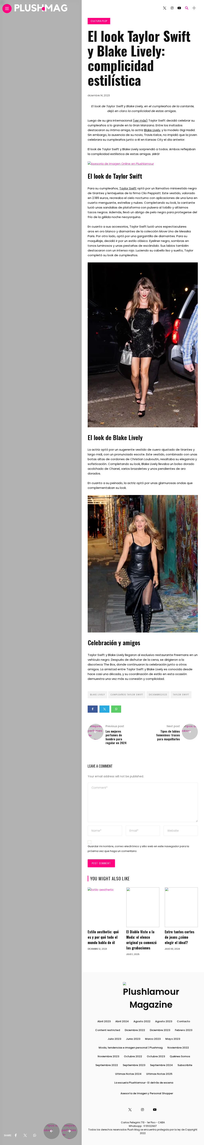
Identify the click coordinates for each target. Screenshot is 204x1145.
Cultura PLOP (99, 21)
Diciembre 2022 (135, 1030)
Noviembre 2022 (178, 1048)
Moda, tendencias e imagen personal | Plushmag (131, 1048)
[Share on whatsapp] (116, 709)
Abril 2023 (104, 1021)
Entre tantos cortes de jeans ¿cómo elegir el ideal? (179, 937)
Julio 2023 (114, 1039)
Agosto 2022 (141, 1021)
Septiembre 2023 (134, 1065)
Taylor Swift (127, 188)
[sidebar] (194, 8)
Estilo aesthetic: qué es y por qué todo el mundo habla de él (103, 937)
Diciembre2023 (158, 694)
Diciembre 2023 (160, 1030)
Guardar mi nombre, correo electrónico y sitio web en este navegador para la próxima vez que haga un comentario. (138, 848)
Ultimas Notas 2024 (128, 1074)
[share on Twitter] (25, 1135)
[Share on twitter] (104, 709)
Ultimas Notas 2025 (159, 1074)
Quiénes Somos (180, 1056)
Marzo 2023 (153, 1039)
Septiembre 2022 (106, 1065)
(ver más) (140, 120)
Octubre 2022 (133, 1056)
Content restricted (107, 1030)
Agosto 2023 (163, 1021)
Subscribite (185, 1065)
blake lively (97, 694)
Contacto (183, 1021)
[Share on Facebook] (93, 709)
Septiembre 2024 (161, 1065)
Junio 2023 (133, 1039)
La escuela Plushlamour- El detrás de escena (143, 1083)
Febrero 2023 (183, 1030)
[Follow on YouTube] (179, 8)
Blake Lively (152, 130)
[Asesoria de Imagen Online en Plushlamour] (121, 163)
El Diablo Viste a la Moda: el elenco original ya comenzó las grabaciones (141, 939)
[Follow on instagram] (172, 8)
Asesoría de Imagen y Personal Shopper (147, 1093)
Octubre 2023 (156, 1056)
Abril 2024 (122, 1021)
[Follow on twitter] (164, 8)
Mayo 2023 (172, 1039)
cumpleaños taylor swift (127, 694)
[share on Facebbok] (16, 1135)
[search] (186, 8)
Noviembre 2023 (108, 1056)
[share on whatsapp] (34, 1135)
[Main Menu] (7, 8)
